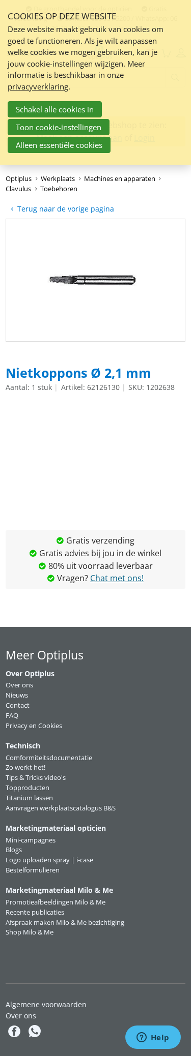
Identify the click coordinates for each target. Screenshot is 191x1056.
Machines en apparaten (119, 178)
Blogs (14, 849)
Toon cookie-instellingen (58, 127)
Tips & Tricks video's (36, 777)
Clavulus (18, 188)
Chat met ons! (117, 578)
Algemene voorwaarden (46, 1004)
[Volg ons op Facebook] (16, 1030)
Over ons (19, 684)
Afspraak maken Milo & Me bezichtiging (65, 922)
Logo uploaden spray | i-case (49, 859)
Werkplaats (58, 178)
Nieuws (17, 695)
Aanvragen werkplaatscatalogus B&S (61, 807)
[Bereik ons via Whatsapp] (34, 1030)
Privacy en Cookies (34, 725)
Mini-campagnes (31, 839)
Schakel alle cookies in (55, 109)
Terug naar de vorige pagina (65, 209)
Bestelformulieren (33, 869)
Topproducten (27, 787)
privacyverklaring (38, 86)
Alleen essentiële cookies (59, 145)
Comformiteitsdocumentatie (49, 757)
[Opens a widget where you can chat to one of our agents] (153, 1038)
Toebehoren (58, 188)
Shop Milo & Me (29, 932)
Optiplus (19, 178)
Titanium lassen (29, 797)
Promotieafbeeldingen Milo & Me (55, 902)
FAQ (12, 715)
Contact (18, 705)
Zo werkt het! (25, 767)
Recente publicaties (35, 912)
